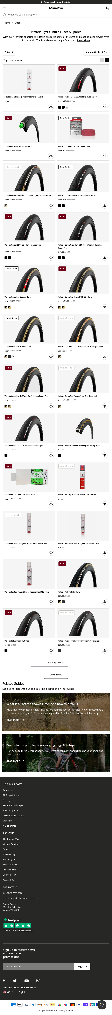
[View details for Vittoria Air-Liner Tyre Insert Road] (29, 137)
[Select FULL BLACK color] (6, 455)
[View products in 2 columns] (107, 60)
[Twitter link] (15, 981)
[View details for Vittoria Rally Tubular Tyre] (83, 583)
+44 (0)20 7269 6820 (12, 893)
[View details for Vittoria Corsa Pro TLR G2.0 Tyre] (29, 337)
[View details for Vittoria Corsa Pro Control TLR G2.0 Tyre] (83, 288)
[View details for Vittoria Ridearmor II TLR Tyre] (29, 632)
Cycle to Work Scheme (13, 815)
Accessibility (8, 879)
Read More (83, 40)
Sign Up (82, 966)
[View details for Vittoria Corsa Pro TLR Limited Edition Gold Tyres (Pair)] (83, 337)
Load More (56, 674)
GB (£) (10, 992)
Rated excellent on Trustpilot (57, 2)
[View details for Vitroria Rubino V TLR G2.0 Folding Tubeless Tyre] (83, 88)
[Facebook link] (4, 981)
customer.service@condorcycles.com (20, 898)
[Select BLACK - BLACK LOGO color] (63, 107)
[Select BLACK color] (59, 455)
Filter (7, 52)
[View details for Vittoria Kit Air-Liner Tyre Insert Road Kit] (29, 485)
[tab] (56, 2)
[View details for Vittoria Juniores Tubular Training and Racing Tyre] (83, 436)
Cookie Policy (9, 874)
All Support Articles (12, 795)
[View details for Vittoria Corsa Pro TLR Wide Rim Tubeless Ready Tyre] (29, 387)
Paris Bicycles (9, 859)
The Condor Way (11, 839)
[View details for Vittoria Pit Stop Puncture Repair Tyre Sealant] (83, 485)
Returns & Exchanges (13, 805)
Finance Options (10, 810)
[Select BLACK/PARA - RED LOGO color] (9, 356)
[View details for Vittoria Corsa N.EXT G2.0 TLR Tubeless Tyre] (29, 237)
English (22, 992)
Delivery (6, 800)
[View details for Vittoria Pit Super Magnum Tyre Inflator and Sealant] (29, 534)
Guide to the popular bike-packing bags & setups (41, 745)
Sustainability (9, 854)
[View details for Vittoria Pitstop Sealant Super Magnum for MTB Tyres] (29, 583)
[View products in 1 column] (102, 60)
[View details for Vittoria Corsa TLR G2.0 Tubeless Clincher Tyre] (29, 436)
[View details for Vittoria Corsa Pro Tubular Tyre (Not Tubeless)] (83, 387)
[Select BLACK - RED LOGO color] (59, 107)
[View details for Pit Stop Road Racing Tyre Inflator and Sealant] (29, 88)
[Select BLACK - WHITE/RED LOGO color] (59, 205)
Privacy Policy (9, 869)
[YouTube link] (26, 981)
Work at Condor (10, 844)
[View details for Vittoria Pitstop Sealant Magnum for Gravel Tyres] (83, 534)
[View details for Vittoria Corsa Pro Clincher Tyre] (29, 288)
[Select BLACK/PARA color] (59, 601)
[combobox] (58, 14)
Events (6, 849)
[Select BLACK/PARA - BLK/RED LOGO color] (6, 307)
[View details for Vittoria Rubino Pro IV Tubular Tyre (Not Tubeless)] (83, 632)
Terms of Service (11, 864)
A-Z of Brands (9, 825)
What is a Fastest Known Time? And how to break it (42, 704)
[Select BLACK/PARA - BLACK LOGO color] (9, 307)
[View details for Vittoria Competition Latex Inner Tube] (83, 137)
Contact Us (8, 790)
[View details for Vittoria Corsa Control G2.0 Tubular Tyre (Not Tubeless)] (29, 186)
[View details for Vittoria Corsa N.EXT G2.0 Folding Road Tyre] (83, 186)
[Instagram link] (38, 981)
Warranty (7, 820)
